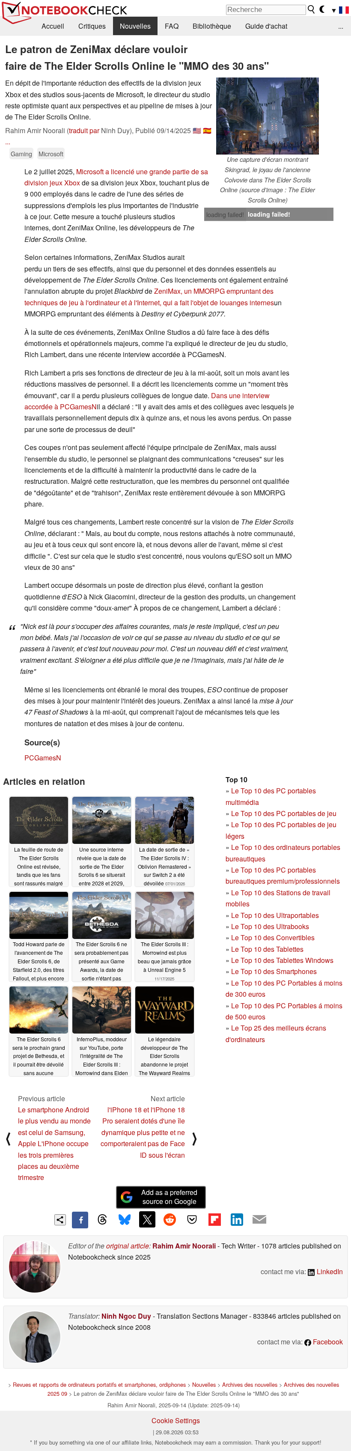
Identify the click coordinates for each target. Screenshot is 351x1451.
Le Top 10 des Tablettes (267, 949)
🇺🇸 (197, 130)
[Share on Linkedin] (237, 1219)
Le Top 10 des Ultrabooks (270, 926)
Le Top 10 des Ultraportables (275, 915)
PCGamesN (42, 758)
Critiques (92, 26)
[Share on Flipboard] (214, 1219)
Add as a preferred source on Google (169, 1196)
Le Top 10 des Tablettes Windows (282, 960)
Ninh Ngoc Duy (126, 1316)
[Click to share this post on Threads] (102, 1220)
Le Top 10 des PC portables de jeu (283, 813)
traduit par (84, 130)
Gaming (21, 153)
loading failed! (225, 214)
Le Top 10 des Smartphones (274, 971)
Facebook (327, 1342)
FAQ (171, 26)
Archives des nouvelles (249, 1384)
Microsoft (51, 153)
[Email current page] (259, 1220)
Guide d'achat (266, 26)
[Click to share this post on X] (147, 1219)
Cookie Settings (176, 1420)
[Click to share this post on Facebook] (80, 1220)
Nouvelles (135, 26)
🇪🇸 (207, 130)
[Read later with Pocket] (192, 1219)
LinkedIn (329, 1271)
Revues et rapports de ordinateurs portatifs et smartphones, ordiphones (99, 1384)
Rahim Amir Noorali (184, 1246)
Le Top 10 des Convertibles (273, 937)
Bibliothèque (212, 26)
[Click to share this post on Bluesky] (124, 1220)
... (340, 26)
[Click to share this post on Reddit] (169, 1219)
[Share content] (60, 1220)
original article (127, 1246)
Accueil (53, 26)
